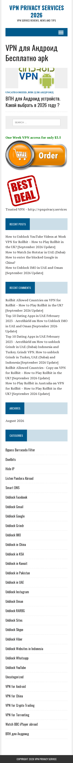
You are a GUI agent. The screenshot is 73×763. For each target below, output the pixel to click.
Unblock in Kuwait (16, 563)
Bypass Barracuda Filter (20, 449)
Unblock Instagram (17, 591)
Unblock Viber (14, 639)
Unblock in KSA (14, 554)
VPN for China (14, 696)
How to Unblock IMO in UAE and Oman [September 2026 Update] (36, 326)
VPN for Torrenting (17, 714)
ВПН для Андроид (41, 92)
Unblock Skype (14, 629)
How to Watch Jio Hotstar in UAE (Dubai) (35, 252)
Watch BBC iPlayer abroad (21, 724)
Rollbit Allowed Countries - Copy (29, 367)
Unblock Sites (14, 620)
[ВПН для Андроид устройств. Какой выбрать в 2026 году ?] (36, 85)
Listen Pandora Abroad (19, 478)
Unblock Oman (14, 601)
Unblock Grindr (14, 525)
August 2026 (14, 420)
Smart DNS (12, 487)
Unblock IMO (13, 535)
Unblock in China (15, 544)
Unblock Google (15, 516)
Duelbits (10, 459)
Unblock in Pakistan (17, 573)
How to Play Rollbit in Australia (28, 383)
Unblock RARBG (15, 610)
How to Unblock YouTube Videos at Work (35, 236)
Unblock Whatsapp (16, 658)
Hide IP (9, 468)
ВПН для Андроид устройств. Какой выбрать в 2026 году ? (32, 101)
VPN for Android (15, 686)
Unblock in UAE (14, 582)
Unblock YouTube (15, 667)
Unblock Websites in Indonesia (24, 648)
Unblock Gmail (14, 506)
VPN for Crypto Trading (19, 705)
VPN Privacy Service (46, 759)
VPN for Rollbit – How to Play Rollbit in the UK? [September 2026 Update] (34, 305)
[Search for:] (37, 122)
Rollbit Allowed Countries (24, 300)
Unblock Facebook (16, 497)
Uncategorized (16, 92)
